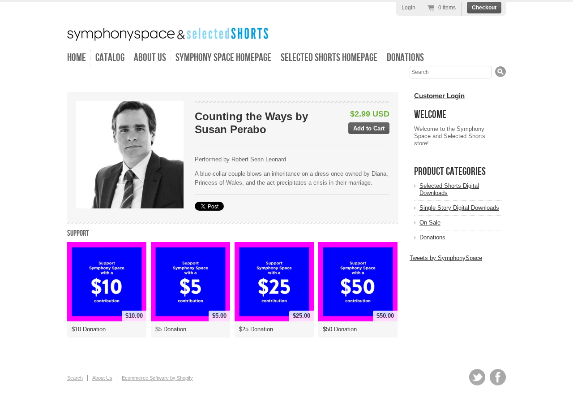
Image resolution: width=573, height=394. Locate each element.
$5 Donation (170, 329)
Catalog (109, 57)
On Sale (429, 222)
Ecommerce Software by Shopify (157, 378)
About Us (150, 57)
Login (408, 7)
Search (75, 378)
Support (78, 233)
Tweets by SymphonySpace (446, 258)
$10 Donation (89, 329)
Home (76, 57)
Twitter (477, 377)
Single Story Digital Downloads (459, 207)
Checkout (484, 7)
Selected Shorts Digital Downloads (449, 189)
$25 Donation (256, 329)
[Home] (168, 35)
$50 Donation (340, 329)
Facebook (498, 377)
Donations (405, 57)
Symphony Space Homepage (223, 57)
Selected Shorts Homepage (329, 57)
